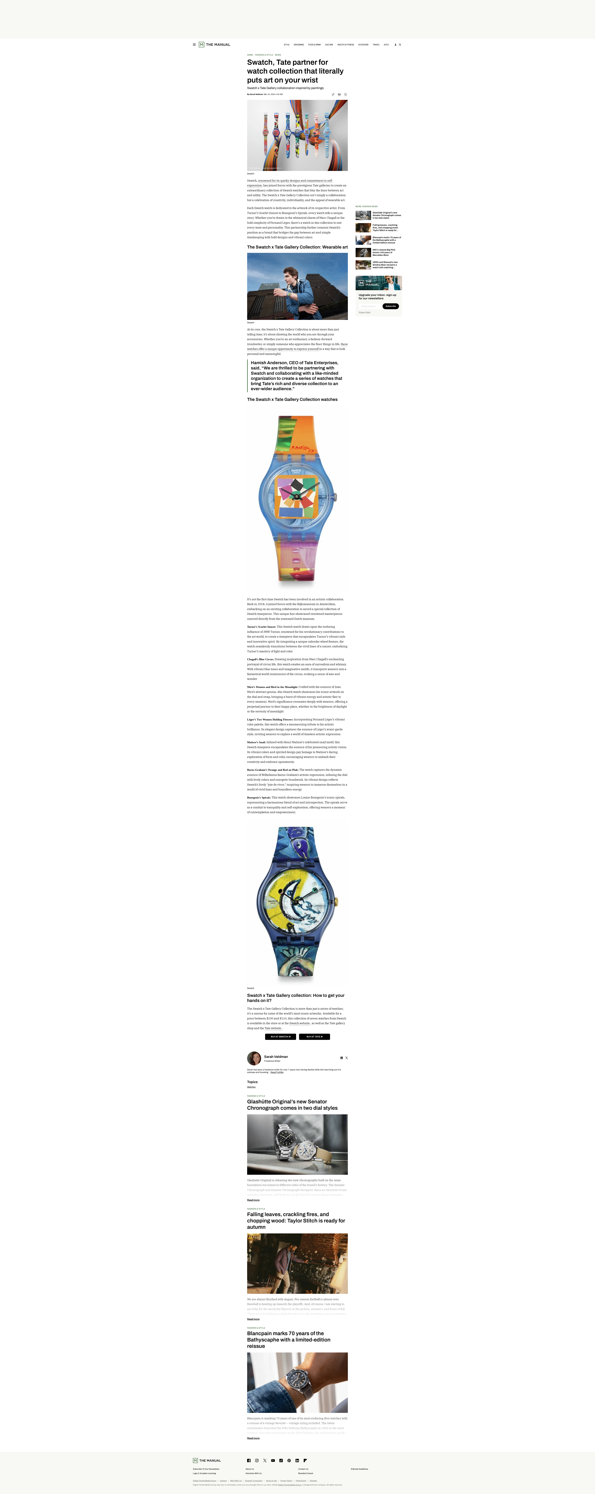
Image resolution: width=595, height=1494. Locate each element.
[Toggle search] (400, 44)
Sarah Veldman (256, 94)
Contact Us (303, 1469)
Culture (329, 44)
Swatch (250, 173)
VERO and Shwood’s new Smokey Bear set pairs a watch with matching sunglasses (385, 266)
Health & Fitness (345, 44)
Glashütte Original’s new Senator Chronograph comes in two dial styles (387, 215)
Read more (253, 1200)
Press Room (301, 1480)
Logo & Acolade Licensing (204, 1473)
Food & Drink (314, 44)
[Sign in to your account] (395, 44)
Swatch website (299, 1023)
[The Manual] (214, 44)
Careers (223, 1480)
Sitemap (313, 1480)
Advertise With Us (254, 1473)
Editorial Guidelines (359, 1469)
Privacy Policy (364, 312)
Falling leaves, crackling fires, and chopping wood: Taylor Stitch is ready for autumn (385, 228)
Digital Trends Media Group (204, 1480)
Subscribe (391, 306)
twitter (346, 1058)
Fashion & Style (256, 1095)
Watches (251, 1087)
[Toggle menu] (194, 45)
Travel (376, 44)
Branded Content (305, 1473)
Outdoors (363, 44)
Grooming (299, 44)
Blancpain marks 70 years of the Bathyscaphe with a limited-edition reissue (387, 240)
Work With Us (236, 1480)
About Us (250, 1469)
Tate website (273, 1028)
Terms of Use (271, 1480)
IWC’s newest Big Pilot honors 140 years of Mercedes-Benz (384, 252)
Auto (386, 44)
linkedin (341, 1058)
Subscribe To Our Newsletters (206, 1469)
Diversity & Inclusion (253, 1480)
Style (287, 44)
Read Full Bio (277, 1072)
